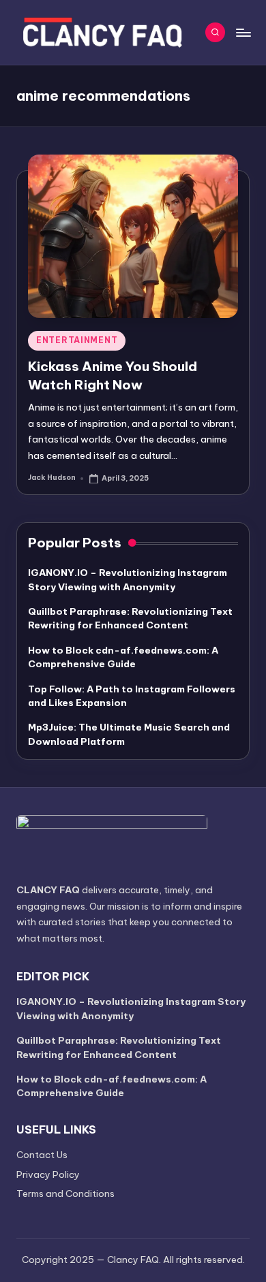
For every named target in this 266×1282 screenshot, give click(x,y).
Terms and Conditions (65, 1193)
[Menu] (243, 32)
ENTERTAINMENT (76, 340)
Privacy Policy (48, 1174)
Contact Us (42, 1155)
